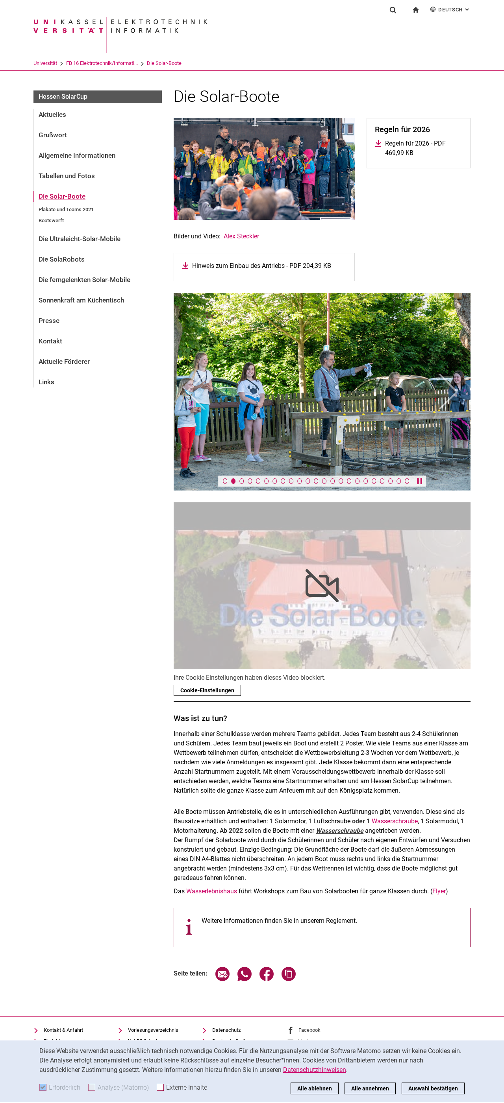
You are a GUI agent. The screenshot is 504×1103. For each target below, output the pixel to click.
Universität (45, 63)
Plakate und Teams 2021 (66, 209)
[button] (196, 392)
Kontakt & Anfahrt (63, 1030)
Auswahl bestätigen (433, 1088)
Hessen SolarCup (63, 96)
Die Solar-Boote (164, 63)
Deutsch (454, 10)
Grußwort (53, 135)
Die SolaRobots (62, 259)
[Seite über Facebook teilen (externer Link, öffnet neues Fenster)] (266, 979)
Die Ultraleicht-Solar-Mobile (79, 239)
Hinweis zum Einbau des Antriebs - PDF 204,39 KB (261, 265)
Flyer (439, 891)
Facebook (309, 1030)
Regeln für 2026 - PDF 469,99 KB (423, 148)
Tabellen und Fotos (67, 176)
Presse (49, 321)
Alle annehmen (370, 1088)
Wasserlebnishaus (211, 891)
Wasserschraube (395, 821)
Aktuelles (52, 114)
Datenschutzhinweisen (314, 1069)
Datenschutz (226, 1030)
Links (46, 382)
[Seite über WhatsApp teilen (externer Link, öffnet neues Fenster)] (244, 979)
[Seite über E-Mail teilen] (222, 979)
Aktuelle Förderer (64, 361)
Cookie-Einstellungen (207, 690)
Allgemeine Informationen (77, 155)
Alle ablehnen (314, 1088)
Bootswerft (51, 220)
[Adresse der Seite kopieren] (289, 979)
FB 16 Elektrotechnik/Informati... (102, 63)
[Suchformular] (393, 10)
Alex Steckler (241, 236)
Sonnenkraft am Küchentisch (81, 300)
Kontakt (50, 341)
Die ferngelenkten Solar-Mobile (84, 280)
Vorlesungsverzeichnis (153, 1030)
